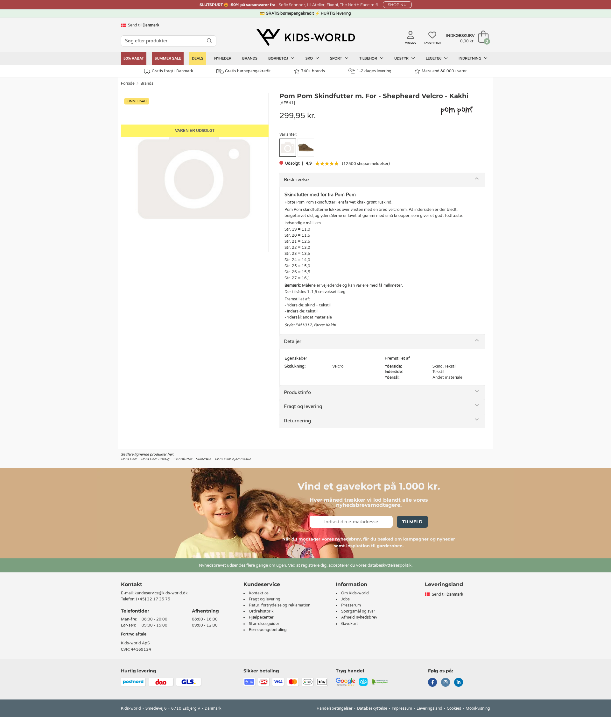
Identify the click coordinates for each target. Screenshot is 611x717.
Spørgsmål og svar (358, 611)
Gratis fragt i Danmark (172, 71)
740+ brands (313, 71)
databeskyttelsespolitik (389, 565)
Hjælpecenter (261, 617)
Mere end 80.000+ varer (444, 71)
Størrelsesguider (264, 623)
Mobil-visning (478, 708)
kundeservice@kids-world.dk (161, 593)
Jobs (345, 599)
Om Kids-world (355, 593)
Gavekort (349, 623)
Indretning (470, 58)
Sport (336, 58)
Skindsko (203, 459)
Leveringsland (429, 708)
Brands (249, 58)
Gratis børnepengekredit (248, 71)
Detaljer (292, 341)
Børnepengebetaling (268, 629)
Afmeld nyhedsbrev (359, 617)
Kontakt (131, 584)
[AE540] (306, 147)
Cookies (454, 708)
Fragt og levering (303, 406)
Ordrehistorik (261, 611)
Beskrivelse (296, 180)
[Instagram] (445, 683)
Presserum (351, 605)
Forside (128, 83)
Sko (310, 58)
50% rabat (133, 58)
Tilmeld (412, 522)
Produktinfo (297, 392)
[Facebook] (432, 683)
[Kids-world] (305, 37)
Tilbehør (368, 58)
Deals (197, 58)
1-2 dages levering (374, 71)
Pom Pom (129, 459)
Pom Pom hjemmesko (233, 459)
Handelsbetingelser (335, 708)
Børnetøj (278, 58)
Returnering (297, 421)
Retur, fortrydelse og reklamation (279, 605)
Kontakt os (259, 593)
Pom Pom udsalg (155, 459)
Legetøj (434, 58)
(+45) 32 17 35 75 (153, 599)
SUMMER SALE (168, 58)
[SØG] (209, 41)
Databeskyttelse (372, 708)
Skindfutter (182, 459)
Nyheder (222, 58)
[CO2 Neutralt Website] (380, 681)
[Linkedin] (458, 683)
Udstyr (402, 58)
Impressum (402, 708)
